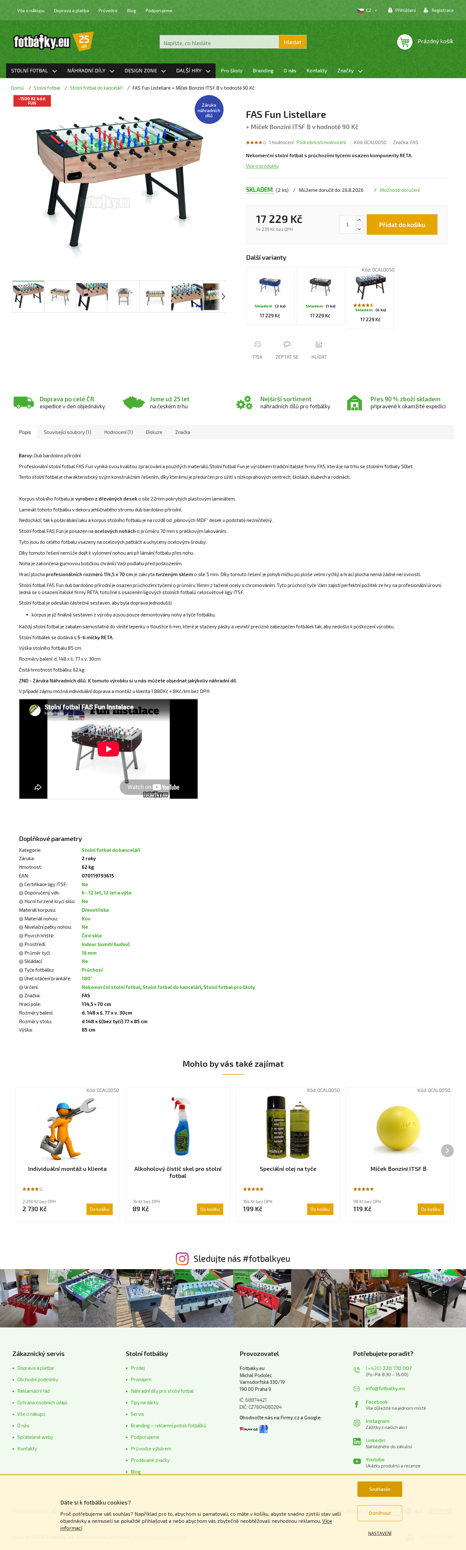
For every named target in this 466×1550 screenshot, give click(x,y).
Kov (86, 918)
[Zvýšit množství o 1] (359, 220)
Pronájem (141, 1379)
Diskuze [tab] (154, 432)
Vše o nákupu (31, 10)
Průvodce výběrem (151, 1448)
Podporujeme (159, 10)
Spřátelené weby (35, 1437)
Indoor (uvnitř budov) (106, 944)
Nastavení (379, 1533)
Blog (131, 10)
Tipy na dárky (145, 1402)
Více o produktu (262, 166)
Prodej (138, 1368)
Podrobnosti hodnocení (321, 142)
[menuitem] (34, 70)
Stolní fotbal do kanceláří (111, 850)
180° (87, 978)
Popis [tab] (25, 432)
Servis (137, 1414)
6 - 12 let (91, 892)
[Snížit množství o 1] (359, 228)
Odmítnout (380, 1513)
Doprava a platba (71, 10)
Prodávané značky (150, 1460)
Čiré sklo (92, 935)
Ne (85, 884)
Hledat (292, 41)
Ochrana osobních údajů (42, 1402)
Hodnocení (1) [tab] (118, 432)
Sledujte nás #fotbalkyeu (242, 1258)
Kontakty (27, 1448)
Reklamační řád (33, 1391)
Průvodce (108, 10)
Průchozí (92, 970)
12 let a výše (117, 892)
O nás (23, 1425)
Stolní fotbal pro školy (229, 987)
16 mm (89, 953)
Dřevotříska (95, 910)
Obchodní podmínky (37, 1379)
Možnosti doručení (400, 190)
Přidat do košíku (402, 224)
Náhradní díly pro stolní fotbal (162, 1391)
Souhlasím (379, 1489)
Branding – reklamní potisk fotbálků (168, 1425)
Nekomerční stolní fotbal (111, 987)
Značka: (405, 142)
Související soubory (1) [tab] (67, 432)
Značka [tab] (182, 432)
